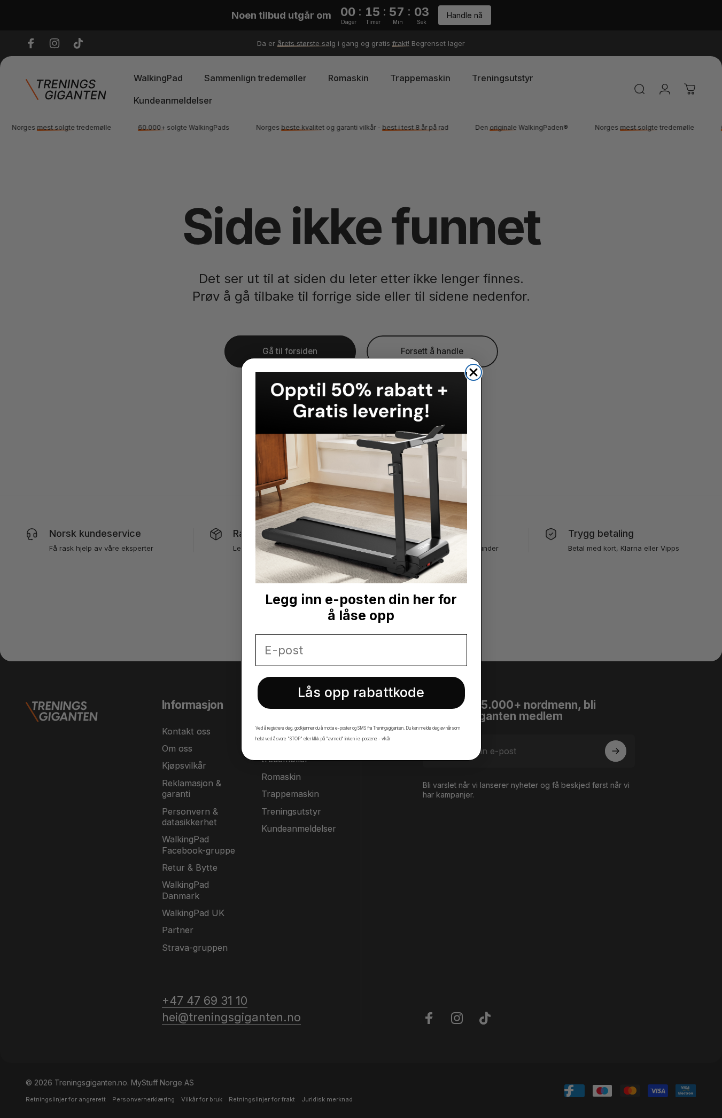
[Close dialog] (473, 372)
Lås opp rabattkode (361, 692)
